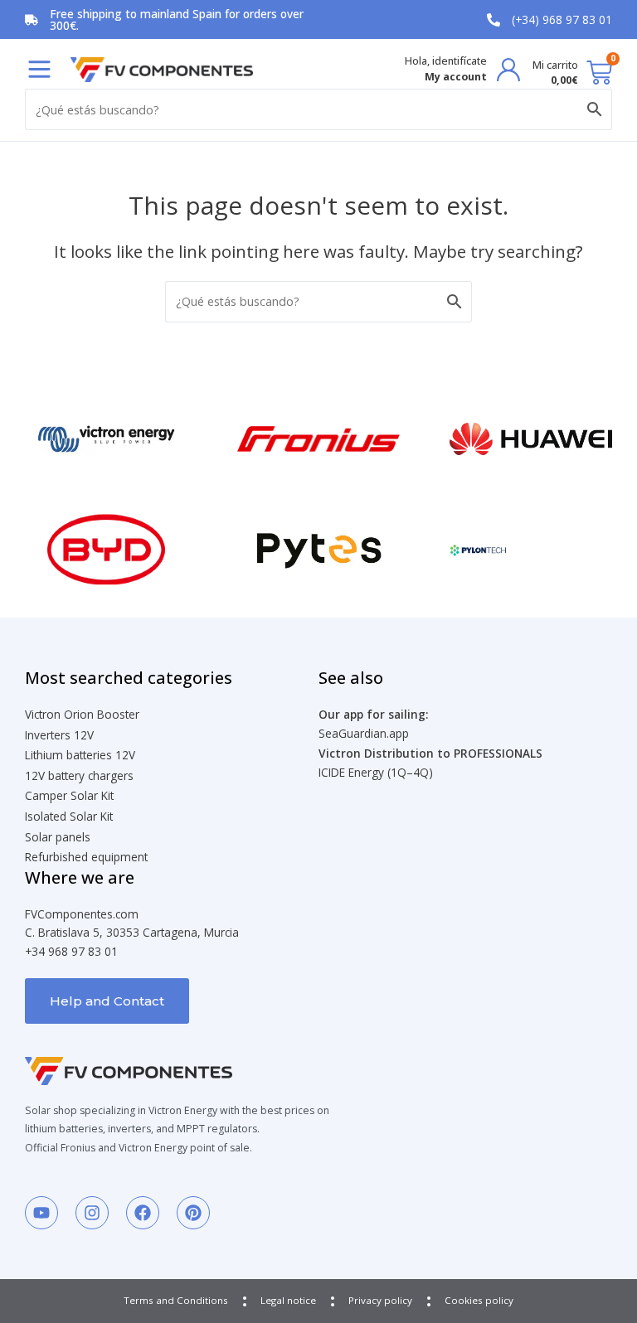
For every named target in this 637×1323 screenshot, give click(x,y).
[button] (39, 69)
